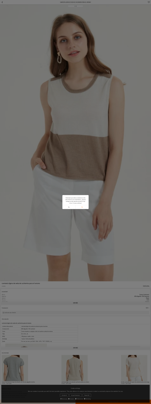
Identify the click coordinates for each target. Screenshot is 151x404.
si (82, 207)
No (69, 207)
